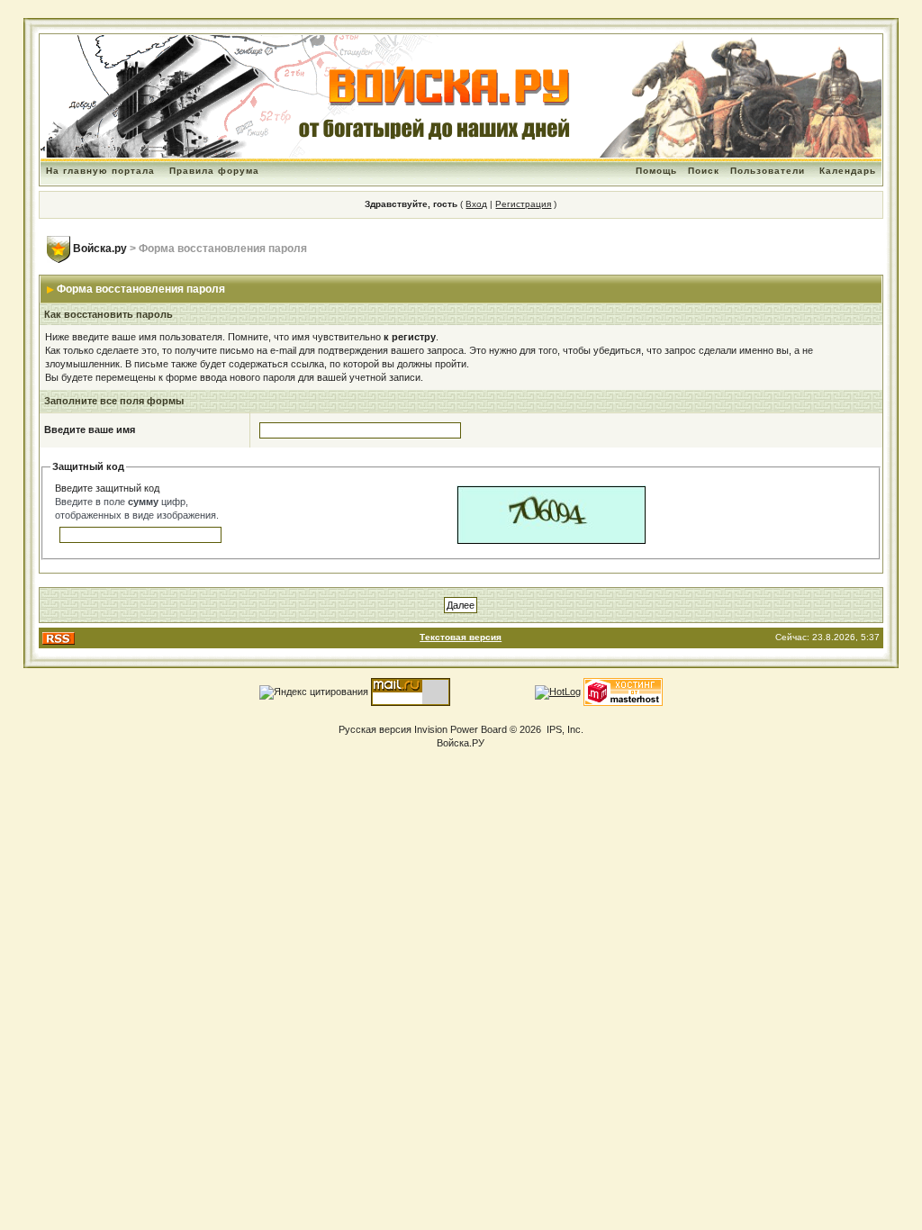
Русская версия (375, 729)
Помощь (656, 171)
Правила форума (214, 171)
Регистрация (523, 204)
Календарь (847, 171)
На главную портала (100, 171)
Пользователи (767, 171)
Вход (476, 204)
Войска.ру (100, 248)
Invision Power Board (460, 729)
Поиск (703, 171)
